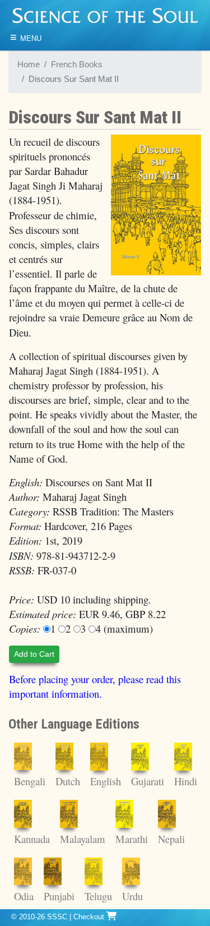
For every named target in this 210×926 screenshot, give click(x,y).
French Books (76, 64)
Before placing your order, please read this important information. (95, 686)
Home (28, 64)
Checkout (89, 917)
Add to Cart (34, 653)
